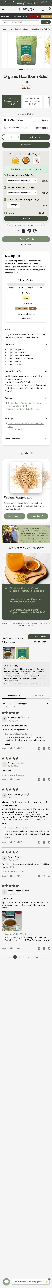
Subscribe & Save (21, 29)
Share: (17, 231)
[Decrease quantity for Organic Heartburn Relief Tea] (4, 137)
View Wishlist (26, 244)
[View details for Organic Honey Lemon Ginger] (26, 161)
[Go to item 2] (22, 653)
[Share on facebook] (38, 749)
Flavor (7, 329)
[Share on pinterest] (48, 748)
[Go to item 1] (9, 653)
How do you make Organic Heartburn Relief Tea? (25, 600)
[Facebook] (23, 230)
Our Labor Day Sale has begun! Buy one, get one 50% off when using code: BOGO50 (26, 3)
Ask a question (39, 641)
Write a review (39, 636)
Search (45, 22)
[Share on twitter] (43, 748)
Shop (10, 29)
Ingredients (10, 344)
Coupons (34, 16)
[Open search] (4, 704)
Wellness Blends (20, 16)
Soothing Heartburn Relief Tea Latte (23, 409)
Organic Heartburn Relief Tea (26, 79)
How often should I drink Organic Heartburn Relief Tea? (27, 611)
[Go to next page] (42, 957)
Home (4, 29)
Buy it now (26, 145)
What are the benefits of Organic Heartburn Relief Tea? (27, 589)
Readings (9, 418)
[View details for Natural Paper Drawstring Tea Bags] (36, 161)
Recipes (8, 398)
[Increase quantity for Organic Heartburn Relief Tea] (18, 137)
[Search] (43, 10)
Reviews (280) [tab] (14, 695)
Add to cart (26, 218)
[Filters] (10, 704)
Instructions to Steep (14, 371)
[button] (12, 921)
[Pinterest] (34, 230)
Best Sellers (6, 16)
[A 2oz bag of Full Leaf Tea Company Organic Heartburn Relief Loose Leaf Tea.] (41, 35)
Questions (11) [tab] (38, 695)
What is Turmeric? (16, 429)
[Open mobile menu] (3, 10)
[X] (29, 230)
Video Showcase (12, 438)
